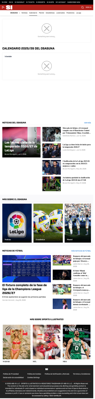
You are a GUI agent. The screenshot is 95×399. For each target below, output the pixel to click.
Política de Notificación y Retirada (57, 374)
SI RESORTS (40, 2)
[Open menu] (3, 7)
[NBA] (76, 344)
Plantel (41, 13)
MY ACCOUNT (61, 2)
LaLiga (78, 13)
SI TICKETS (30, 2)
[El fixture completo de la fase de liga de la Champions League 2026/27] (26, 278)
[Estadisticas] (48, 223)
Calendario (33, 13)
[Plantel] (79, 223)
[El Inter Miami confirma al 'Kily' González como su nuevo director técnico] (72, 276)
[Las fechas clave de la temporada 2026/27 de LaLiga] (21, 142)
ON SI (11, 2)
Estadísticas (50, 13)
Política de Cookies (34, 374)
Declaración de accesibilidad (13, 378)
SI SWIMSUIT (19, 2)
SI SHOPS (50, 2)
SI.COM (4, 2)
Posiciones (70, 13)
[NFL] (46, 344)
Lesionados (60, 13)
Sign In (88, 7)
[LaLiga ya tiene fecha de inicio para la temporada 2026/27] (66, 150)
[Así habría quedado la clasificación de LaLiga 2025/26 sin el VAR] (66, 184)
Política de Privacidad (11, 374)
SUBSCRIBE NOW (73, 2)
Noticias (24, 13)
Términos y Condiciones (81, 374)
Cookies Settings (33, 378)
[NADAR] (16, 344)
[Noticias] (17, 223)
